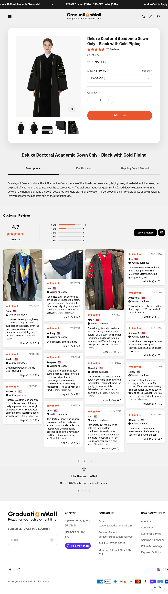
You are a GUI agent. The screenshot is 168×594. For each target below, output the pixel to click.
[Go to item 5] (73, 128)
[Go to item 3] (47, 130)
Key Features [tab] (84, 168)
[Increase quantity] (108, 100)
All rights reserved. (42, 581)
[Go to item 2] (34, 128)
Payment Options (151, 552)
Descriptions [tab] (33, 168)
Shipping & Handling (152, 540)
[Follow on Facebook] (10, 569)
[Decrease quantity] (92, 100)
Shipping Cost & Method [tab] (135, 168)
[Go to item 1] (21, 128)
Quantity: (92, 92)
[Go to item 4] (60, 128)
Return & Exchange (151, 546)
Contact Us (147, 527)
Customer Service (151, 533)
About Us (146, 521)
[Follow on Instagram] (18, 569)
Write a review (145, 232)
